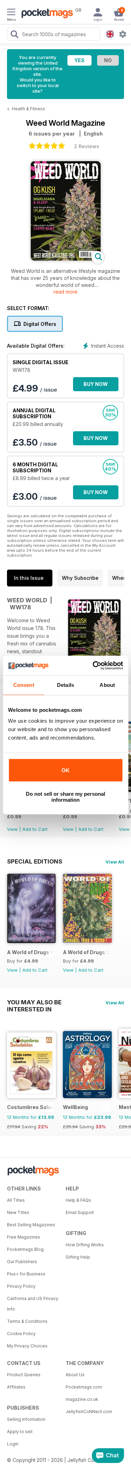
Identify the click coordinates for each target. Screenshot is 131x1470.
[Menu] (11, 13)
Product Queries (24, 1374)
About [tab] (107, 685)
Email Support (80, 1212)
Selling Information (26, 1419)
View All (114, 862)
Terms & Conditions (27, 1321)
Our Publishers (22, 1261)
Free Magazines (23, 1237)
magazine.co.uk (82, 1399)
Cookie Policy (21, 1333)
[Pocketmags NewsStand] (45, 14)
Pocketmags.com (84, 1387)
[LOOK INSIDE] (66, 259)
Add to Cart (35, 829)
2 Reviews (86, 146)
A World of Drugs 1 (29, 952)
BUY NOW (95, 384)
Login (13, 1443)
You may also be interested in (34, 1002)
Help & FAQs (78, 1200)
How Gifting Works (85, 1244)
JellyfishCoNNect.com (89, 1411)
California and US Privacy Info (32, 1304)
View (12, 829)
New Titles (18, 1212)
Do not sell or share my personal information (65, 797)
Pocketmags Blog (25, 1249)
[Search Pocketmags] (14, 35)
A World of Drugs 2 (86, 952)
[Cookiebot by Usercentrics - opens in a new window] (93, 665)
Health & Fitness (28, 108)
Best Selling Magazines (31, 1224)
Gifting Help (78, 1257)
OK (65, 770)
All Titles (16, 1200)
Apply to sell (19, 1431)
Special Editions (34, 861)
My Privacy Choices (27, 1345)
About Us (75, 1374)
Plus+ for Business (26, 1274)
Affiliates (16, 1387)
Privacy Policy (21, 1286)
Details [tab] (65, 685)
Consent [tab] (23, 685)
